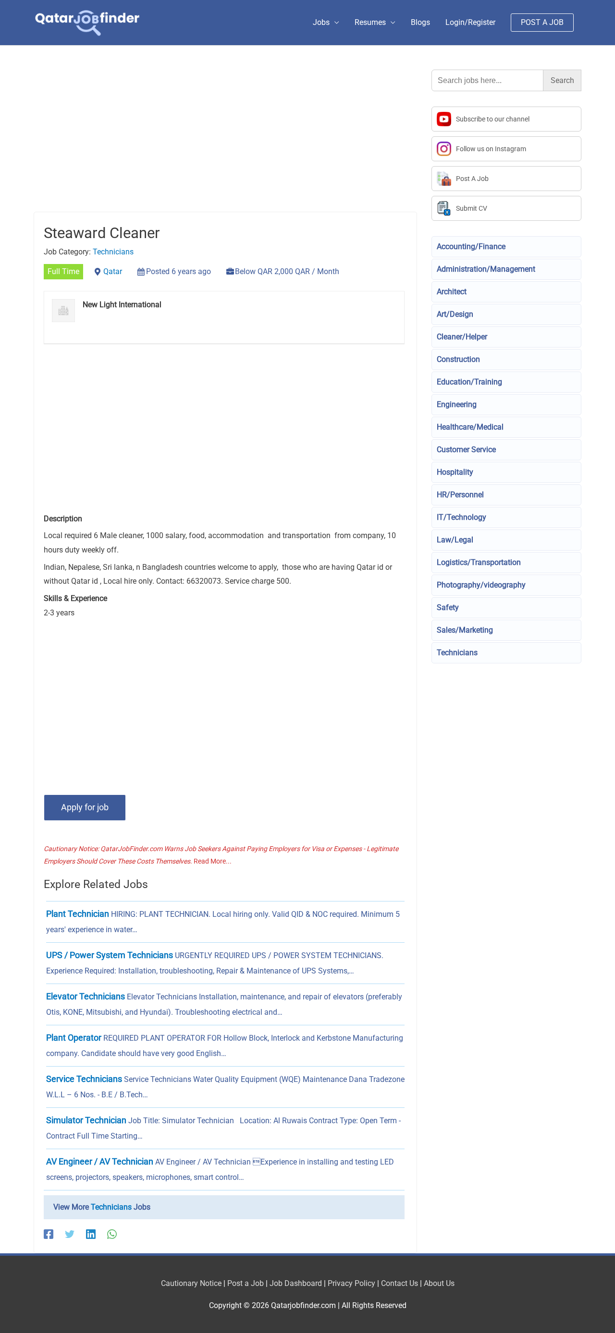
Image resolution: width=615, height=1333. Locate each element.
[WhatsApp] (112, 1234)
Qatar (112, 271)
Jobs (321, 22)
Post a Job (245, 1283)
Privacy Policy (351, 1283)
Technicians (113, 251)
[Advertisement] (225, 140)
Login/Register (470, 22)
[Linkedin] (91, 1234)
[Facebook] (48, 1234)
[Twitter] (69, 1234)
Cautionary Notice (191, 1283)
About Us (439, 1283)
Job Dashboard (296, 1283)
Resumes (370, 22)
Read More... (213, 861)
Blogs (420, 22)
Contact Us (399, 1283)
